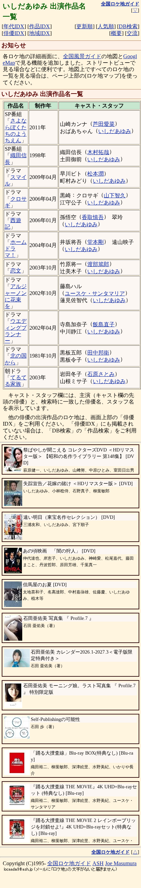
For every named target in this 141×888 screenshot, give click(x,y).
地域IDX (39, 33)
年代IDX (13, 26)
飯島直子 (104, 324)
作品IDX (39, 26)
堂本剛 (95, 242)
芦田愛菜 (104, 124)
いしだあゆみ (114, 131)
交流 (132, 33)
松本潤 (95, 174)
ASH (98, 863)
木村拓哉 (98, 152)
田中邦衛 (98, 353)
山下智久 (115, 195)
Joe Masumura (121, 863)
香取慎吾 (93, 217)
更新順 (84, 26)
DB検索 (128, 26)
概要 (116, 33)
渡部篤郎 (98, 264)
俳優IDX (13, 33)
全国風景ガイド (82, 56)
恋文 (15, 271)
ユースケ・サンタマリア (95, 293)
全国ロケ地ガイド (69, 863)
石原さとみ (101, 374)
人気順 (106, 26)
